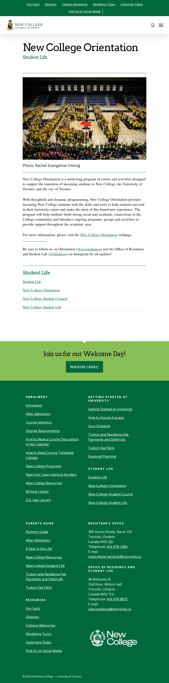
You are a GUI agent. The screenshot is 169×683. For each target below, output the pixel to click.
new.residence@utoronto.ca (109, 609)
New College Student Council (45, 298)
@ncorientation (89, 248)
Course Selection (39, 422)
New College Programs (43, 466)
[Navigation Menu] (161, 25)
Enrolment (34, 405)
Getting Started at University (110, 409)
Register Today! (84, 366)
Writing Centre (37, 491)
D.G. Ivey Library (38, 500)
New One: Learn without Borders (51, 474)
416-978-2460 (117, 546)
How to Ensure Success (106, 417)
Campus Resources (75, 4)
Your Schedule (99, 426)
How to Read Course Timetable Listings (50, 455)
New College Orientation (98, 234)
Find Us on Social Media (85, 11)
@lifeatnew (58, 253)
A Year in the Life (39, 548)
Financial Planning (102, 456)
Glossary (50, 4)
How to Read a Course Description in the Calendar (52, 442)
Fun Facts (33, 4)
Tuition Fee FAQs (101, 448)
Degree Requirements (43, 431)
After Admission (38, 414)
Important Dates (132, 4)
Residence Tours (104, 4)
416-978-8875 (117, 599)
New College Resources (44, 483)
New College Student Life (42, 306)
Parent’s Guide (37, 532)
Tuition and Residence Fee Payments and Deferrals (108, 437)
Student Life (32, 281)
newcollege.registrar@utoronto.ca (114, 556)
